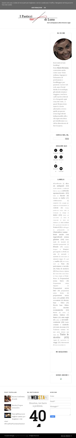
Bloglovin (55, 170)
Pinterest (61, 161)
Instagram (55, 161)
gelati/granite (61, 230)
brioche (55, 198)
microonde (64, 256)
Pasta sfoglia (58, 276)
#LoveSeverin (57, 183)
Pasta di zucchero (62, 269)
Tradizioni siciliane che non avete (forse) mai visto (61, 332)
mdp (54, 254)
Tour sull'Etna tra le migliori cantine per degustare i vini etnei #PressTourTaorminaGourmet (14, 419)
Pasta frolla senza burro (62, 273)
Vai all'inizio (65, 436)
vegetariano (63, 340)
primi (62, 298)
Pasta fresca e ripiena (62, 271)
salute (57, 320)
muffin (57, 261)
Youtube (61, 171)
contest (55, 208)
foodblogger (65, 227)
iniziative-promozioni (59, 244)
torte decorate (61, 327)
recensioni (56, 300)
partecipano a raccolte (61, 266)
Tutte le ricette (61, 336)
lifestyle (55, 247)
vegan (55, 340)
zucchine (61, 345)
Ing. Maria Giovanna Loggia (22, 435)
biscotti (62, 196)
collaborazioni (57, 200)
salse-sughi (65, 317)
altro (67, 183)
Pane (63, 264)
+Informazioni (36, 8)
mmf (67, 259)
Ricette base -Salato (61, 305)
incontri (63, 242)
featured (56, 227)
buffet (63, 198)
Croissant (55, 212)
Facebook (55, 153)
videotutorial (65, 342)
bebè (54, 195)
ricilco (64, 312)
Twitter (61, 153)
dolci (55, 215)
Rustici (55, 317)
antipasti (60, 186)
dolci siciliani (65, 222)
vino (56, 345)
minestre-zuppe (58, 259)
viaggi (55, 342)
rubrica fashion (59, 315)
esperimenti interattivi (61, 225)
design (64, 212)
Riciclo (55, 312)
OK (45, 8)
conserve (55, 203)
